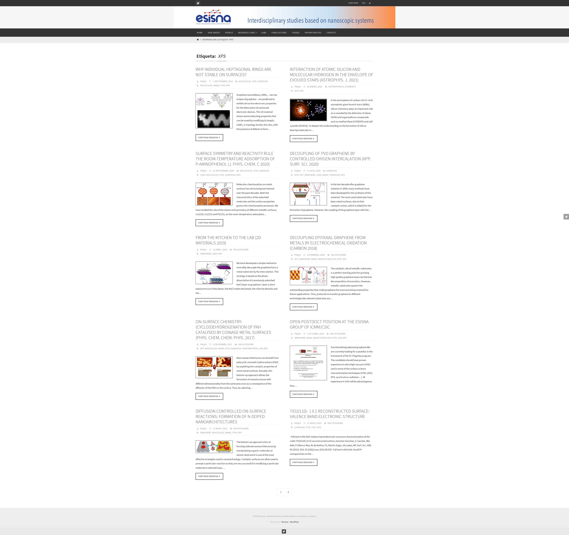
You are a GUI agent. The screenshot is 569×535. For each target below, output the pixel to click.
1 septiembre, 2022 (223, 81)
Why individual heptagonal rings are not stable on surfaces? (233, 71)
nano (216, 85)
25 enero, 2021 (314, 86)
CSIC (364, 3)
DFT (302, 174)
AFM (296, 90)
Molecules (245, 81)
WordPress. (294, 522)
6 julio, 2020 (314, 170)
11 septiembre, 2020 (223, 170)
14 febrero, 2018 (316, 254)
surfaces (230, 174)
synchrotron (250, 348)
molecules (206, 85)
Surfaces (263, 81)
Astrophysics (336, 86)
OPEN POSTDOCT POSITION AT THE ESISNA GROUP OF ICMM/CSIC (329, 324)
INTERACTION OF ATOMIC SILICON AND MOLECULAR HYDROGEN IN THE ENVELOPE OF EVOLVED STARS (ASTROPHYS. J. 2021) (331, 74)
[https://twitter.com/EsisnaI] (198, 3)
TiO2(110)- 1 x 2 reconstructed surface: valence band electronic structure (329, 413)
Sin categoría (240, 249)
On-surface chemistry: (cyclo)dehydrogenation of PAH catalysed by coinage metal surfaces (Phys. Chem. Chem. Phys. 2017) (233, 329)
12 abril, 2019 (220, 249)
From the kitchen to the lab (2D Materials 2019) (228, 240)
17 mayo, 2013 (220, 428)
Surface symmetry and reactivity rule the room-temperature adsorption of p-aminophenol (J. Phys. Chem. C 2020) (235, 158)
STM (254, 81)
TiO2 (313, 427)
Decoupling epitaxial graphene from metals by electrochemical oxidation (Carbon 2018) (328, 243)
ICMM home (353, 3)
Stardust (350, 86)
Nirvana (285, 522)
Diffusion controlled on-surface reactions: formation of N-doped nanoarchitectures (231, 416)
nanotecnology (327, 258)
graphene (310, 174)
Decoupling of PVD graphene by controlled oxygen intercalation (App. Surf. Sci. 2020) (330, 158)
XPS (228, 85)
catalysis (299, 427)
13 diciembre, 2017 (222, 344)
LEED (202, 174)
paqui (203, 81)
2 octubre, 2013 (315, 333)
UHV (261, 348)
